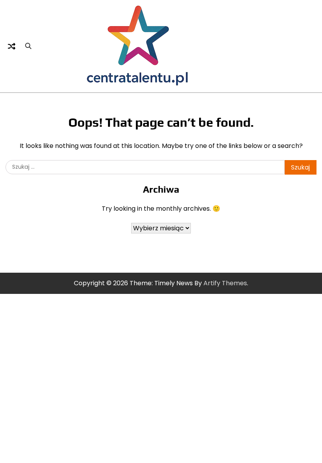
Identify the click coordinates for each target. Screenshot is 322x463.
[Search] (28, 46)
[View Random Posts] (11, 46)
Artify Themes (225, 283)
